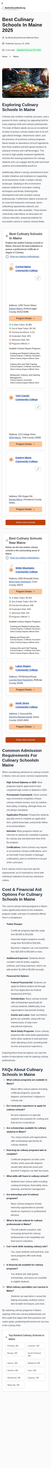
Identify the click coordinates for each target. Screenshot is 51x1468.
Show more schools (25, 522)
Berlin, (12, 582)
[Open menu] (2, 3)
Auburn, (13, 308)
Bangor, (12, 499)
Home (4, 56)
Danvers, (13, 717)
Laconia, (13, 680)
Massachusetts (25, 717)
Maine (16, 56)
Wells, (12, 437)
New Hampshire (23, 582)
